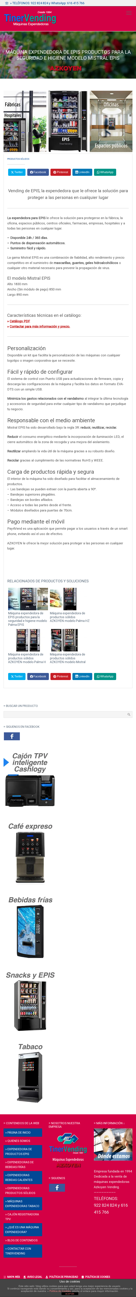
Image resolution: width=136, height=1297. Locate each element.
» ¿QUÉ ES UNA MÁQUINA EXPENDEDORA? (22, 1229)
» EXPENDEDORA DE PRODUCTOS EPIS (18, 1151)
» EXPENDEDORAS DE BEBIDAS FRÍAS (19, 1164)
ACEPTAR (69, 1294)
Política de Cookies (60, 1291)
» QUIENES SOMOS (17, 1141)
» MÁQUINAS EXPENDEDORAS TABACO (22, 1203)
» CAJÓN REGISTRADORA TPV (22, 1217)
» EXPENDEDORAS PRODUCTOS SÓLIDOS (20, 1190)
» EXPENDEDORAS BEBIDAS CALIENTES (18, 1177)
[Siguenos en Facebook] (12, 739)
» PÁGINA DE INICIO (18, 1132)
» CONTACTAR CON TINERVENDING (18, 1251)
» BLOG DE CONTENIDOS (21, 1240)
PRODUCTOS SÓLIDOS (18, 159)
